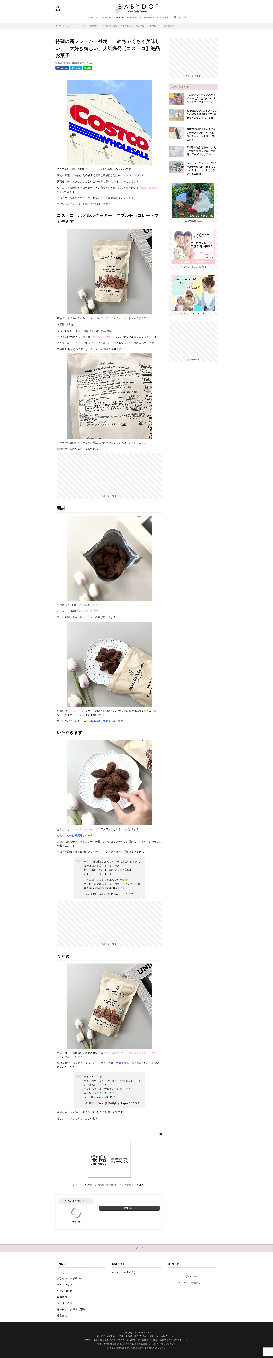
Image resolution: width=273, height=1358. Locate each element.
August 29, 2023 (125, 894)
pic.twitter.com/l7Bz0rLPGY (99, 1096)
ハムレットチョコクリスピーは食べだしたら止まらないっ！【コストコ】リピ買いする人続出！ (201, 168)
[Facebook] (62, 68)
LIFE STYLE (91, 17)
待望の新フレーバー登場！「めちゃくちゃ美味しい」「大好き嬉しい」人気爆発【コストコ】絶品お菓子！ (133, 26)
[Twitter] (76, 68)
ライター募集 (64, 1303)
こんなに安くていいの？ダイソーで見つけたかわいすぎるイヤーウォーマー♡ (201, 98)
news (91, 63)
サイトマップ (64, 1284)
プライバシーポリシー (69, 1278)
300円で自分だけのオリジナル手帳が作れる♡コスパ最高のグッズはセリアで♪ (202, 151)
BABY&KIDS (133, 17)
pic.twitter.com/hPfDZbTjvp (108, 887)
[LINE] (87, 68)
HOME (61, 26)
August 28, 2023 (130, 1103)
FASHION (106, 17)
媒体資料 (62, 1297)
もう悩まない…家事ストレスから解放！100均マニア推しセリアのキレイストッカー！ (202, 116)
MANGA (148, 17)
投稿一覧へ (128, 1208)
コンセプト (63, 1272)
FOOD (119, 17)
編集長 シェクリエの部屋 (71, 1309)
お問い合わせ (64, 1290)
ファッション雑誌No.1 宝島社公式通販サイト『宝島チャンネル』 (109, 1184)
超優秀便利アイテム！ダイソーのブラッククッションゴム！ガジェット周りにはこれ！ (201, 134)
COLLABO (162, 17)
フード (70, 26)
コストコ (81, 26)
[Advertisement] (109, 473)
